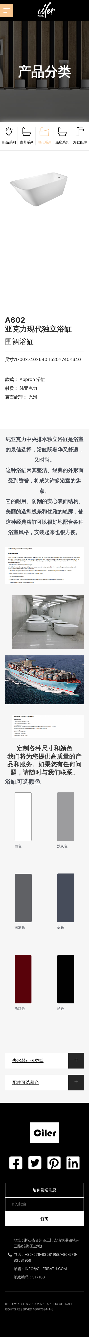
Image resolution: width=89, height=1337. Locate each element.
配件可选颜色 (25, 1082)
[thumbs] (44, 217)
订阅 (44, 1218)
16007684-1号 (43, 1309)
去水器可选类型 (28, 1060)
